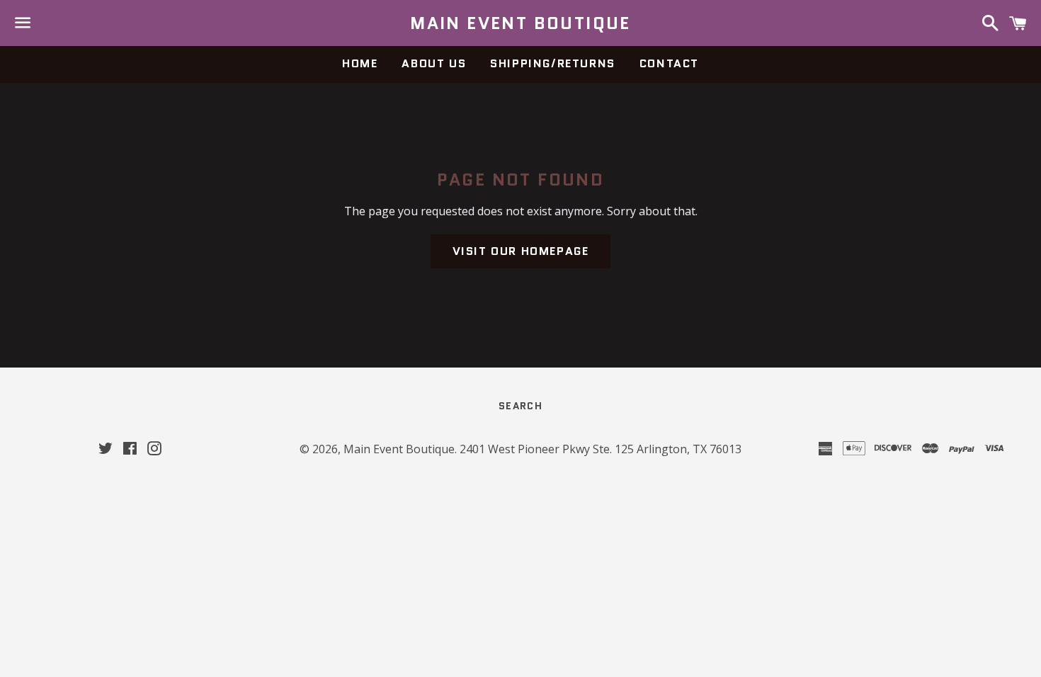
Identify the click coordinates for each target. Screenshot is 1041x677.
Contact (669, 63)
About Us (434, 63)
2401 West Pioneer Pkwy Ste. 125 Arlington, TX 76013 (600, 449)
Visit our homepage (521, 251)
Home (359, 63)
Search (520, 406)
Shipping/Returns (552, 63)
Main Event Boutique (520, 23)
